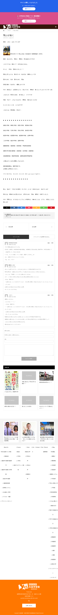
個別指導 (8, 215)
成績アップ (36, 215)
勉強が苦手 (18, 215)
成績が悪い (41, 215)
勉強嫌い (27, 215)
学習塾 (32, 215)
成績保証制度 (7, 483)
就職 (53, 555)
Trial (42, 447)
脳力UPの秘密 (6, 478)
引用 (52, 242)
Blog (53, 447)
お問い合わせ (29, 605)
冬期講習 (53, 541)
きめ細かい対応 (6, 492)
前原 (14, 215)
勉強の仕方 (23, 215)
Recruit (46, 447)
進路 (53, 550)
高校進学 (53, 469)
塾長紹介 (7, 456)
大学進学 (53, 465)
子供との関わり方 (53, 483)
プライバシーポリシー (6, 501)
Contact (37, 447)
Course (19, 447)
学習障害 (53, 496)
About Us (6, 447)
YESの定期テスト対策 (6, 451)
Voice (28, 447)
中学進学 (53, 478)
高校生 (19, 451)
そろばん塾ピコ (53, 501)
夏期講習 (53, 537)
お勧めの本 (11, 37)
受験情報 (53, 460)
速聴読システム (53, 474)
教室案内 (53, 559)
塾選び (53, 456)
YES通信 (53, 451)
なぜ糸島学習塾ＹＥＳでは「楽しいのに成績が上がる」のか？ (11, 439)
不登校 (53, 487)
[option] (11, 432)
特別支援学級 (53, 492)
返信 (49, 242)
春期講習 (53, 546)
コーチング (53, 577)
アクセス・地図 (6, 496)
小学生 (19, 460)
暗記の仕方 (46, 215)
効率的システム (6, 487)
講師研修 (45, 451)
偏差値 (11, 215)
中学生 (19, 456)
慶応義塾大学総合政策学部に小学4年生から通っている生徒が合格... (29, 439)
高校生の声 (27, 451)
